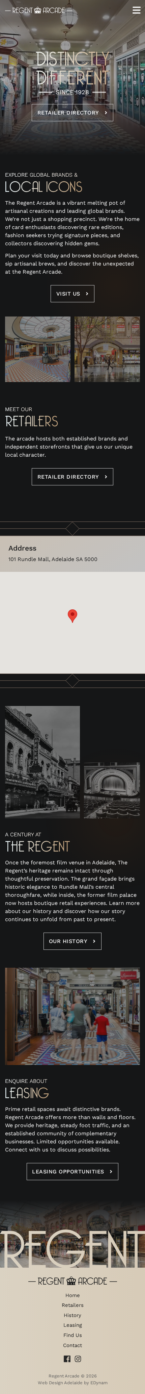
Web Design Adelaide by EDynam (73, 1382)
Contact (72, 1345)
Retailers (73, 1305)
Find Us (72, 1335)
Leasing (72, 1325)
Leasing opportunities (68, 1171)
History (72, 1315)
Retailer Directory (68, 112)
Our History (68, 941)
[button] (72, 616)
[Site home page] (38, 10)
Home (72, 1295)
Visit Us (68, 293)
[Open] (136, 10)
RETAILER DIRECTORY (68, 477)
